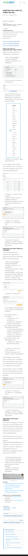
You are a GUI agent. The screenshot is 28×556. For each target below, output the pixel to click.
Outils (15, 15)
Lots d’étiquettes (18, 500)
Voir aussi (7, 545)
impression (7, 509)
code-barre (7, 508)
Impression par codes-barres (12, 536)
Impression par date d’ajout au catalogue (12, 539)
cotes (14, 508)
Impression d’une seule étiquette (13, 542)
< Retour (5, 28)
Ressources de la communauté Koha (13, 547)
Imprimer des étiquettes (10, 534)
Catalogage (11, 15)
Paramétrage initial (9, 531)
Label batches (17, 496)
